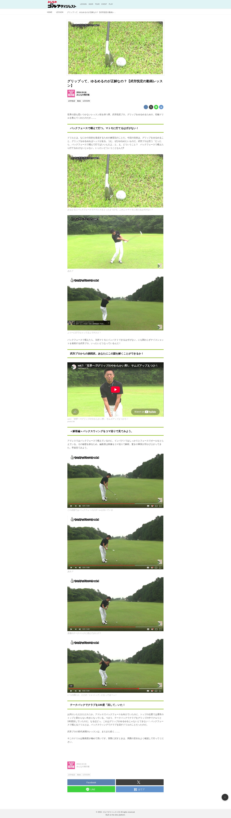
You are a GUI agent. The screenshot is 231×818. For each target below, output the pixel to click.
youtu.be (71, 421)
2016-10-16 (81, 92)
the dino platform (118, 815)
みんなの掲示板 (83, 95)
